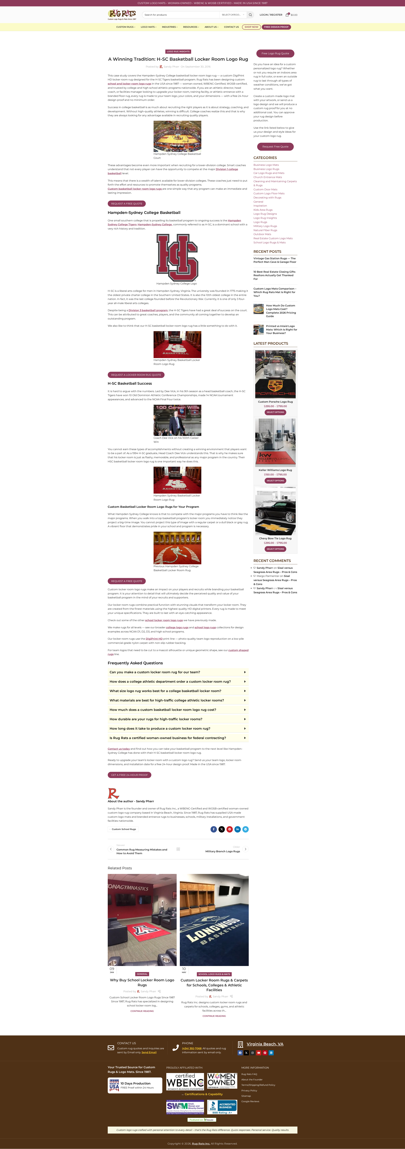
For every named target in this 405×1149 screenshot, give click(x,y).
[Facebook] (240, 1053)
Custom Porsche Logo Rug (275, 401)
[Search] (250, 14)
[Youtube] (258, 1053)
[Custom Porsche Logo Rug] (275, 374)
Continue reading (142, 1011)
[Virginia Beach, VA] (240, 1044)
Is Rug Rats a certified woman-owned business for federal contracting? (168, 738)
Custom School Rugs (124, 829)
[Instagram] (252, 1053)
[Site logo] (122, 14)
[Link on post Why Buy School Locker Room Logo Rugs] (142, 924)
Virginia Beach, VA (265, 1044)
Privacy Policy (249, 1090)
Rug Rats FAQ (249, 1074)
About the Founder (252, 1079)
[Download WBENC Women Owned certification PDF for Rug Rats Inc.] (222, 1080)
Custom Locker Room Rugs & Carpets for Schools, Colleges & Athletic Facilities (214, 985)
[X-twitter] (246, 1053)
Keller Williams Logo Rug (275, 470)
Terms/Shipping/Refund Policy (258, 1085)
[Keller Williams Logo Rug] (275, 443)
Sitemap (246, 1096)
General (142, 974)
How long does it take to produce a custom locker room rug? (160, 728)
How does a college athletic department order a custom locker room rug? (170, 681)
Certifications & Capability (204, 1094)
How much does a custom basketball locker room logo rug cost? (163, 710)
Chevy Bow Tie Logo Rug (275, 538)
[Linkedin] (271, 1053)
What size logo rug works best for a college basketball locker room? (165, 691)
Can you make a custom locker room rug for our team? (155, 672)
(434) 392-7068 (191, 1048)
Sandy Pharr (148, 991)
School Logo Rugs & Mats (214, 974)
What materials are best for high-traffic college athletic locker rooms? (167, 700)
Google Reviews (250, 1101)
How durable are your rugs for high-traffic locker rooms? (156, 719)
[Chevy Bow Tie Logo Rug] (275, 511)
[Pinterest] (265, 1053)
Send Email (149, 1052)
